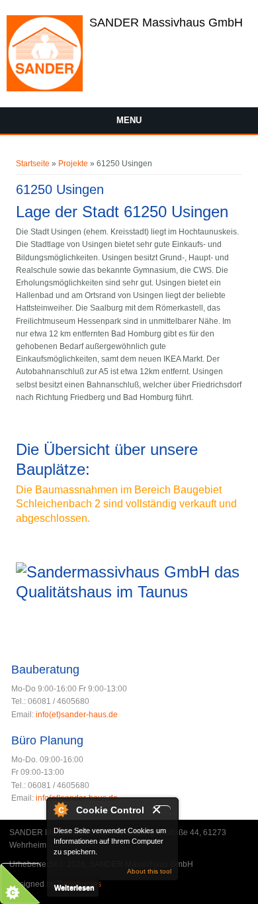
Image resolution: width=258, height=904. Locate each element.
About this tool (149, 871)
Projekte (73, 163)
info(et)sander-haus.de (77, 714)
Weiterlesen (74, 887)
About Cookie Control (60, 809)
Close (162, 811)
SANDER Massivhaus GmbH (166, 22)
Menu (129, 120)
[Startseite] (45, 88)
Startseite (33, 163)
